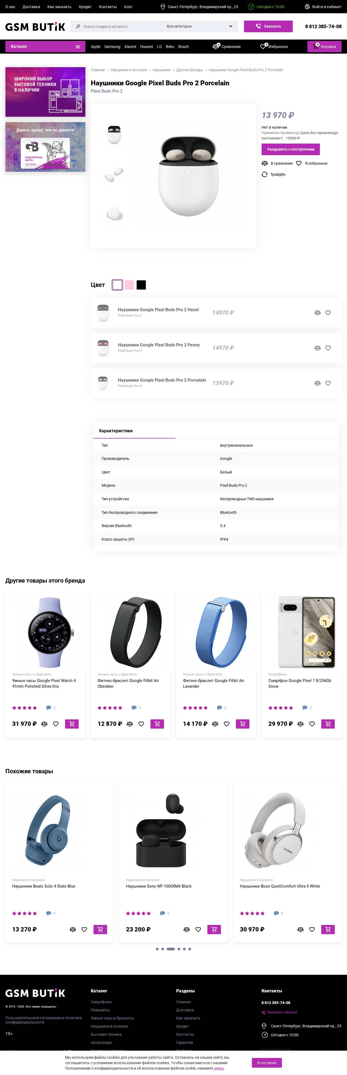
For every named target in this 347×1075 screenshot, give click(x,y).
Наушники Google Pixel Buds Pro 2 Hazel (158, 309)
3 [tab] (171, 949)
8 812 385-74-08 (323, 26)
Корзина (326, 46)
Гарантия (184, 1042)
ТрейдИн (277, 174)
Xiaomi (130, 46)
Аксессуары (101, 1042)
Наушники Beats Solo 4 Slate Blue (43, 886)
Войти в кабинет (327, 7)
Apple (95, 46)
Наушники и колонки (109, 1026)
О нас (10, 7)
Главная (183, 1002)
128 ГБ (292, 670)
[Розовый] (129, 285)
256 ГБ (311, 670)
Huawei (146, 46)
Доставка (31, 7)
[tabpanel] (60, 865)
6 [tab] (189, 949)
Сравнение (229, 46)
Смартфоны (101, 1002)
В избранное (316, 163)
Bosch (183, 46)
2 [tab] (162, 949)
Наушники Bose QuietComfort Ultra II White (280, 886)
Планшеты (100, 1010)
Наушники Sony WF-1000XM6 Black (159, 886)
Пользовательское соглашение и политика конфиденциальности (43, 1020)
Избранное (277, 46)
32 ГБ (45, 670)
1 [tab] (157, 949)
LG (159, 46)
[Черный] (141, 285)
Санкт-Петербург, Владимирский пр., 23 (203, 7)
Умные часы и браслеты (112, 1018)
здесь (219, 1068)
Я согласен (267, 1063)
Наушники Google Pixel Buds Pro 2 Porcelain (162, 380)
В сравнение (282, 163)
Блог (128, 7)
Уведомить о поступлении (290, 149)
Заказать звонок (271, 28)
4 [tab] (179, 949)
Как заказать (59, 7)
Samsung (112, 46)
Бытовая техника (106, 1034)
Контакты (108, 7)
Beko (170, 46)
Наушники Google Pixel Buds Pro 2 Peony (159, 344)
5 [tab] (184, 949)
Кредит (85, 7)
